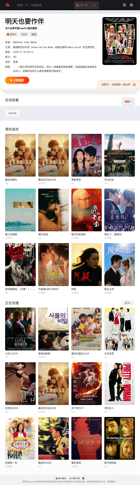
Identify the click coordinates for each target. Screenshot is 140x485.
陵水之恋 (109, 289)
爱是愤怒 (76, 179)
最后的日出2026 (47, 179)
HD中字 (12, 113)
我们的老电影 (78, 234)
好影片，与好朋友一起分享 (116, 84)
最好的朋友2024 (80, 353)
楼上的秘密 (11, 234)
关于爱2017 (77, 408)
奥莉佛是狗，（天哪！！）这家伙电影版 (20, 289)
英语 (15, 61)
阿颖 (73, 289)
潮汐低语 (43, 234)
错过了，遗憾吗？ (113, 234)
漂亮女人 (109, 408)
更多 (127, 302)
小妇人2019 (11, 353)
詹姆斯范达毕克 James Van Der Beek (33, 47)
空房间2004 (11, 408)
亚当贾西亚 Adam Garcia (96, 47)
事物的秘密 (44, 353)
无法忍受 (109, 353)
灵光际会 (109, 179)
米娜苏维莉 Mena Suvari (68, 47)
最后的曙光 (11, 179)
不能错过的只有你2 (48, 289)
